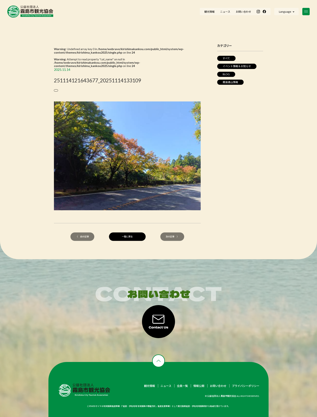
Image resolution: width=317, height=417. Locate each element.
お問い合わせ (218, 385)
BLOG (226, 74)
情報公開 (198, 385)
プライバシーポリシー (245, 385)
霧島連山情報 (230, 82)
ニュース (166, 385)
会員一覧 (182, 385)
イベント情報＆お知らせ (237, 66)
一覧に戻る (127, 236)
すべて (226, 58)
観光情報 (149, 385)
